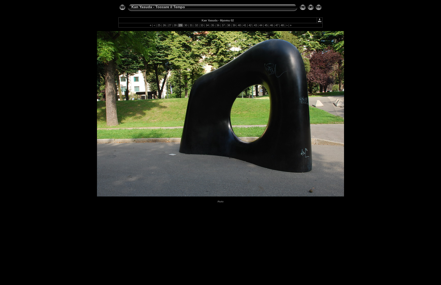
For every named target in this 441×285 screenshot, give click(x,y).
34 (207, 25)
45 (266, 25)
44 (261, 25)
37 (223, 25)
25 (159, 25)
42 (250, 25)
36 (218, 25)
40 (239, 25)
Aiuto (220, 201)
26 (164, 25)
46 (271, 25)
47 (277, 25)
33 (202, 25)
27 (169, 25)
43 (255, 25)
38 (228, 25)
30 (185, 25)
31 (191, 25)
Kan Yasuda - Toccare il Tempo (158, 7)
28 (175, 25)
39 (234, 25)
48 (282, 25)
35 (212, 25)
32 (196, 25)
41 (244, 25)
